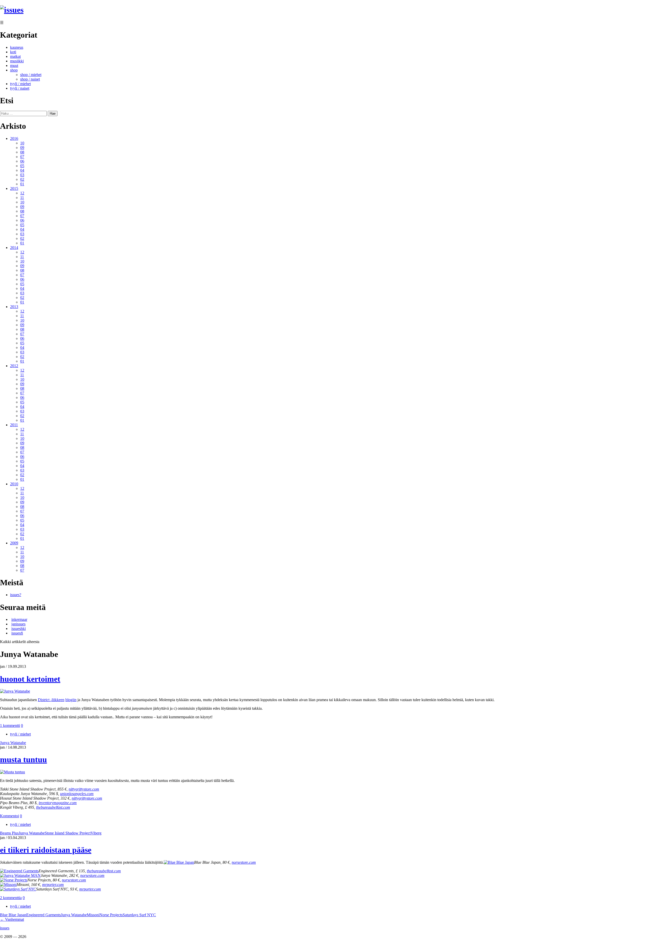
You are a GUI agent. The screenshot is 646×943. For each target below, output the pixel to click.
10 (22, 143)
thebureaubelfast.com (53, 807)
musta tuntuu (23, 759)
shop (14, 70)
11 (22, 197)
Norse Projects (111, 915)
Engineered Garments (43, 915)
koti (13, 52)
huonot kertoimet (30, 678)
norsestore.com (92, 875)
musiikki (17, 61)
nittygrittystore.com (84, 789)
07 (22, 157)
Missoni (93, 915)
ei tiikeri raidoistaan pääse (45, 849)
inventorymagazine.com (58, 803)
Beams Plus (9, 833)
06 (22, 161)
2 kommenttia (11, 898)
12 (22, 193)
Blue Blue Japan (13, 915)
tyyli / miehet (20, 84)
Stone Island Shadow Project (68, 833)
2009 (14, 543)
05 (22, 166)
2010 (14, 484)
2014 (14, 247)
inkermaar (19, 619)
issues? (15, 595)
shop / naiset (30, 79)
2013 (14, 306)
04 (22, 170)
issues (4, 928)
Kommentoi (9, 816)
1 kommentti (10, 725)
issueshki (18, 628)
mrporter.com (53, 884)
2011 (14, 425)
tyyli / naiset (19, 88)
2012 (14, 366)
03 (22, 175)
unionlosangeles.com (77, 794)
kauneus (16, 47)
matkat (15, 56)
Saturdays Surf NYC (139, 915)
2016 (14, 138)
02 (22, 179)
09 (22, 147)
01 (22, 184)
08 (22, 152)
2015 (14, 188)
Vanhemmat (12, 919)
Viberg (96, 833)
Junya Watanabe (13, 743)
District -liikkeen (51, 700)
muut (14, 65)
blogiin (70, 700)
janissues (18, 624)
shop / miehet (30, 74)
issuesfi (17, 633)
